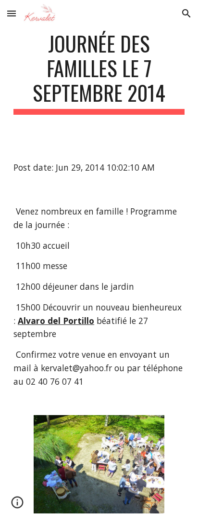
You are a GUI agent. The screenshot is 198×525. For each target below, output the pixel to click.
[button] (11, 13)
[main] (99, 73)
